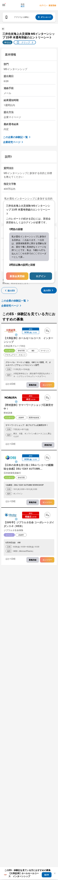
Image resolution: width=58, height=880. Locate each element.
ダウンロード (46, 17)
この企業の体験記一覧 (15, 137)
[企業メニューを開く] (11, 331)
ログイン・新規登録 (47, 5)
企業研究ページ (11, 142)
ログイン (41, 276)
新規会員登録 (17, 276)
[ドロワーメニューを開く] (4, 5)
